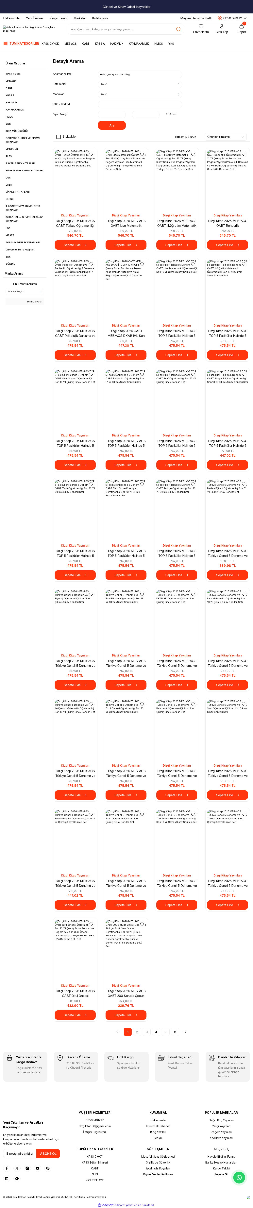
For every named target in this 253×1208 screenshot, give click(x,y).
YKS (171, 43)
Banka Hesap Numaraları (221, 1162)
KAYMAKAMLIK (139, 43)
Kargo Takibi (221, 1168)
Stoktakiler (70, 136)
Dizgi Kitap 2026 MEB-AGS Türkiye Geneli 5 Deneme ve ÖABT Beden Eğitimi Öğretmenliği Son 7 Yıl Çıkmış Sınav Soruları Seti (228, 553)
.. (165, 1032)
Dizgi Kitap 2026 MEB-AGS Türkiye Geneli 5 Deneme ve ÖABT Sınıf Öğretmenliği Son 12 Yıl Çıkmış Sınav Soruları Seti (228, 773)
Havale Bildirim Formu (221, 1156)
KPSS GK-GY (95, 1156)
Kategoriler (59, 83)
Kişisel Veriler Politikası (158, 1174)
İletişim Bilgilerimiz (94, 1132)
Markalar (58, 93)
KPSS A (100, 43)
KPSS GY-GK (50, 43)
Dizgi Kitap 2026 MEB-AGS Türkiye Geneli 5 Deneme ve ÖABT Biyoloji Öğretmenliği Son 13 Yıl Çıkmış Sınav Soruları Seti (75, 663)
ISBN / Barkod (61, 104)
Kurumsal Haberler (158, 1126)
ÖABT (86, 43)
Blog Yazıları (158, 1132)
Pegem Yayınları (221, 1132)
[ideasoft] (106, 1205)
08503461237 (95, 1120)
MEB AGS (70, 43)
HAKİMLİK (116, 43)
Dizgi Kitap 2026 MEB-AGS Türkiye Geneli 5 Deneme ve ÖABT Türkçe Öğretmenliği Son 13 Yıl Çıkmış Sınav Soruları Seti (228, 883)
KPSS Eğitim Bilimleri (95, 1162)
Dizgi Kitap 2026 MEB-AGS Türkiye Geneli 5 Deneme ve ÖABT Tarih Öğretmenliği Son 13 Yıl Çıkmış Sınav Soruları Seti (126, 883)
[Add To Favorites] (91, 154)
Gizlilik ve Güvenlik (158, 1162)
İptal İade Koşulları (158, 1168)
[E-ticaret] (126, 1205)
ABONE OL (48, 1154)
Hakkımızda (158, 1120)
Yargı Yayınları (221, 1126)
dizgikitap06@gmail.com (95, 1126)
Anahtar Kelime (62, 73)
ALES (95, 1174)
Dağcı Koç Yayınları (221, 1120)
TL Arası (171, 114)
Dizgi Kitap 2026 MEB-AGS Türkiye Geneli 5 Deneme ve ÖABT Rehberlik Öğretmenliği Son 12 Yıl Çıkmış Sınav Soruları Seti (177, 773)
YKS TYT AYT (95, 1180)
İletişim (158, 1138)
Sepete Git (221, 1174)
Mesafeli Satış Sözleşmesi (158, 1156)
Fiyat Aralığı (60, 114)
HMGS (158, 43)
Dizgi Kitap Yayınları (75, 215)
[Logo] (31, 29)
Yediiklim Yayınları (221, 1138)
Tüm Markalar (34, 301)
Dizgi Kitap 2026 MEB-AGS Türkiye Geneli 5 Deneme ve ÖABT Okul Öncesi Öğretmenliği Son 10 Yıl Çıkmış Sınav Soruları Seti (126, 773)
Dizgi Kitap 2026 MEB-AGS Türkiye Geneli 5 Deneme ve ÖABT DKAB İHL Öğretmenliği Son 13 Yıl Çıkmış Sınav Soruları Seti (177, 663)
